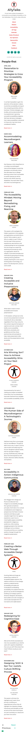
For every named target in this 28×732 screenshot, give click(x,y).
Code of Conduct (14, 35)
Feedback (14, 48)
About (14, 22)
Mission (14, 24)
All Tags (14, 30)
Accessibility (14, 27)
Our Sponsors (14, 37)
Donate (14, 43)
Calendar (14, 32)
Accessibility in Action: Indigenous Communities (13, 475)
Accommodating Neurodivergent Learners (12, 139)
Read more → (14, 128)
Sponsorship (14, 40)
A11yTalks (14, 10)
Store (14, 45)
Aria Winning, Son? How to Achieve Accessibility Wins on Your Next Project (14, 358)
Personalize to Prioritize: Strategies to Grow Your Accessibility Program (13, 74)
